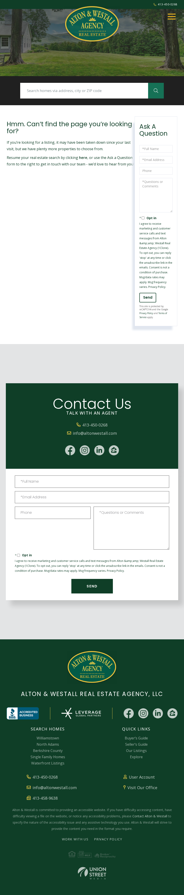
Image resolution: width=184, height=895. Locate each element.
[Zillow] (114, 450)
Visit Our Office (142, 787)
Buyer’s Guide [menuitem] (136, 738)
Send (147, 297)
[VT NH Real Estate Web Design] (92, 873)
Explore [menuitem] (136, 756)
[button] (156, 90)
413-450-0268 (167, 4)
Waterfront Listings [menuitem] (47, 763)
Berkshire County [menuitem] (48, 750)
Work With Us (75, 839)
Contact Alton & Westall (149, 816)
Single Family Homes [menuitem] (48, 756)
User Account (142, 777)
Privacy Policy (156, 287)
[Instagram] (85, 450)
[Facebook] (70, 450)
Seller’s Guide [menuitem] (136, 744)
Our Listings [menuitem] (136, 750)
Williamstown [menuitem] (48, 738)
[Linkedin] (99, 450)
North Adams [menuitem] (48, 744)
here (83, 157)
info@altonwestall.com (95, 433)
